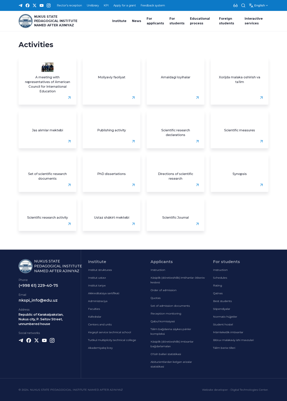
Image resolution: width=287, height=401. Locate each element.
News (136, 21)
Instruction (158, 270)
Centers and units (100, 324)
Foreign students (226, 21)
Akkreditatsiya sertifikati (103, 293)
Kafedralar (94, 316)
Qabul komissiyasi (163, 321)
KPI (106, 5)
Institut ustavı (97, 277)
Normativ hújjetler (225, 316)
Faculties (94, 309)
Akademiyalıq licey (100, 348)
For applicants (155, 21)
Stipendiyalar (221, 309)
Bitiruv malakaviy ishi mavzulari (233, 340)
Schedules (220, 277)
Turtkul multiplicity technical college (112, 340)
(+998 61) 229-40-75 (38, 285)
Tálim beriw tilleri (224, 348)
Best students (222, 301)
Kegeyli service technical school (109, 332)
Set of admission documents (170, 305)
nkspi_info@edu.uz (38, 300)
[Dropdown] (235, 5)
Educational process (200, 21)
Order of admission (163, 290)
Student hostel (223, 324)
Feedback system (153, 5)
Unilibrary (93, 5)
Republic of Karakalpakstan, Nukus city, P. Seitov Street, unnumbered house (41, 319)
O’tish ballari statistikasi (166, 354)
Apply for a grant (124, 5)
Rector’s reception (69, 5)
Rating (217, 285)
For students (176, 21)
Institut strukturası (100, 270)
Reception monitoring (166, 313)
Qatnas (218, 293)
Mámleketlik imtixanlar (228, 332)
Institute (119, 21)
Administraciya (97, 301)
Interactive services (254, 21)
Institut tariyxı (97, 285)
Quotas (155, 298)
